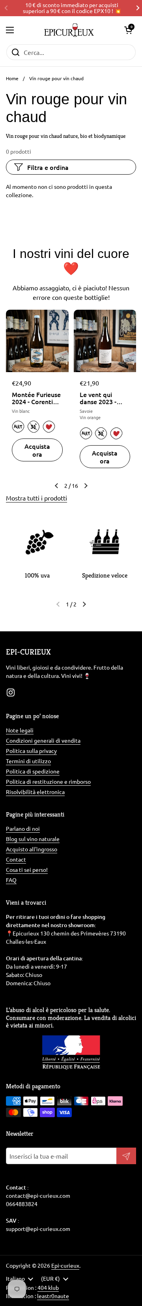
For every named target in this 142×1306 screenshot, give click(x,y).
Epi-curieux (65, 1265)
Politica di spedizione (33, 771)
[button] (128, 30)
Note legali (20, 730)
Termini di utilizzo (28, 760)
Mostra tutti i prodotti (36, 498)
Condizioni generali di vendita (43, 740)
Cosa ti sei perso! (27, 869)
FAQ (11, 879)
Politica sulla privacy (31, 750)
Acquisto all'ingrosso (31, 848)
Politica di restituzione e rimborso (48, 781)
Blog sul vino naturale (33, 838)
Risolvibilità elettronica (35, 791)
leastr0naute (53, 1295)
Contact (16, 859)
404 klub (48, 1287)
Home (12, 78)
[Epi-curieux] (69, 30)
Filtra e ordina (48, 167)
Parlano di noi (23, 828)
